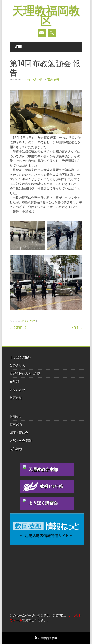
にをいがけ (28, 321)
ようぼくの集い (20, 357)
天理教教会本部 (43, 469)
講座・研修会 (19, 432)
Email (42, 33)
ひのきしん (17, 365)
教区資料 (16, 398)
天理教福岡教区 (46, 16)
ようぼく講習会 (43, 503)
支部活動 (16, 449)
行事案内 (16, 424)
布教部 (14, 381)
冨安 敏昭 (53, 79)
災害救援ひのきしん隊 (25, 373)
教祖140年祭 (51, 486)
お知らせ (16, 416)
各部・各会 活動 (21, 440)
